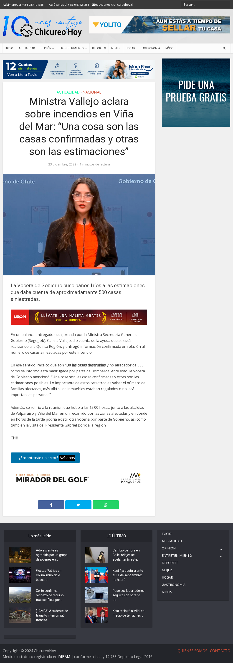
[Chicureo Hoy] (42, 26)
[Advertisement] (196, 140)
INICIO (9, 48)
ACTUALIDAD (27, 48)
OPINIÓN (46, 48)
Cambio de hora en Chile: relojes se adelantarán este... (126, 555)
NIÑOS (169, 48)
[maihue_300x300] (196, 92)
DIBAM (64, 656)
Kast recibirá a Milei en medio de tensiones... (128, 613)
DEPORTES (99, 48)
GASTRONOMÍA (150, 48)
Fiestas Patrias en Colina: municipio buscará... (48, 575)
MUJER (115, 48)
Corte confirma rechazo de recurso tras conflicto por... (50, 595)
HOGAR (130, 48)
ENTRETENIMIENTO (72, 48)
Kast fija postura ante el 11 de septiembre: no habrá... (128, 575)
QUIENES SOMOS (192, 650)
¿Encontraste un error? (46, 457)
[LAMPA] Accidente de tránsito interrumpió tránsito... (52, 615)
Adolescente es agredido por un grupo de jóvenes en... (52, 555)
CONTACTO (220, 650)
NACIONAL (92, 92)
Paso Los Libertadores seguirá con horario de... (128, 595)
